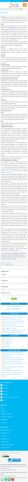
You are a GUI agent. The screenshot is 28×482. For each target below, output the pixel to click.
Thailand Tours (5, 441)
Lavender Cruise (6, 344)
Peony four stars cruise (7, 337)
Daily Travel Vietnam (5, 8)
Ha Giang (9, 170)
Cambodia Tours (5, 433)
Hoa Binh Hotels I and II (18, 256)
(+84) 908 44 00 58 (5, 1)
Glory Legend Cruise (7, 343)
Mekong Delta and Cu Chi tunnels (9, 328)
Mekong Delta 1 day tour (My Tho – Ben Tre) (12, 319)
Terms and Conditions (7, 416)
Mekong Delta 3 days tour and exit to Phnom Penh (13, 322)
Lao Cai (19, 165)
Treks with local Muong (11, 258)
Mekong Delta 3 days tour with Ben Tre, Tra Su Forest (14, 317)
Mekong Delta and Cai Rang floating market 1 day (13, 332)
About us (4, 410)
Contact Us (4, 422)
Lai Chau (7, 214)
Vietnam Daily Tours (6, 430)
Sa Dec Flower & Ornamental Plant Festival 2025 (13, 352)
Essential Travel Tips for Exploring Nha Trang (12, 370)
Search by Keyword (5, 292)
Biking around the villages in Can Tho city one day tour (14, 326)
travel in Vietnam (9, 172)
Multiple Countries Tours (8, 444)
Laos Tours (4, 435)
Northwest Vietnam (9, 264)
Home (3, 408)
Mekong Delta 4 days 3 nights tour (10, 324)
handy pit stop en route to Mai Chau (15, 255)
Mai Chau (23, 22)
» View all (25, 377)
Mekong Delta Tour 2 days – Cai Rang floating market (13, 321)
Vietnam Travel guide (14, 8)
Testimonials (5, 419)
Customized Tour (6, 447)
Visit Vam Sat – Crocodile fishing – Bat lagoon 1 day (13, 315)
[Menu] (25, 5)
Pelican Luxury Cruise (7, 341)
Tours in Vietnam (14, 4)
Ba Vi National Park (7, 253)
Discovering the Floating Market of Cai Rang (12, 361)
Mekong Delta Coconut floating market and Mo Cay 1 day (14, 330)
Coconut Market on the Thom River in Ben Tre (12, 357)
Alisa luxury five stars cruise (8, 339)
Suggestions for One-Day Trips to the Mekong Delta (13, 359)
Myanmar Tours (5, 438)
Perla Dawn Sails (6, 346)
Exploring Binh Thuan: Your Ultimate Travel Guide (13, 372)
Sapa (18, 214)
